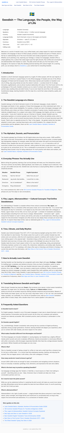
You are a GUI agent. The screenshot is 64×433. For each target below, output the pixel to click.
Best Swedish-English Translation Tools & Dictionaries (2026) (22, 416)
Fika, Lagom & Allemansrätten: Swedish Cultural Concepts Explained (24, 411)
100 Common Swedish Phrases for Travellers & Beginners (40, 189)
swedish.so (5, 2)
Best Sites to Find (27, 5)
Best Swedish (17, 5)
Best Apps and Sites (7, 5)
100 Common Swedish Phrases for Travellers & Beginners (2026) (23, 409)
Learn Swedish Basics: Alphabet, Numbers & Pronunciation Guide (23, 151)
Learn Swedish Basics (21, 2)
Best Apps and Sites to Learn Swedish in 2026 (35, 276)
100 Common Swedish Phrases (37, 2)
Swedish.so (23, 65)
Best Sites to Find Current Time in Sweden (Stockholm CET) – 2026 (24, 418)
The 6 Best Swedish (39, 5)
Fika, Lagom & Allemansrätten (54, 2)
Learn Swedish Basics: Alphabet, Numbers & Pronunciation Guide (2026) (25, 406)
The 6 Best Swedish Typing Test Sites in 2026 (18, 420)
